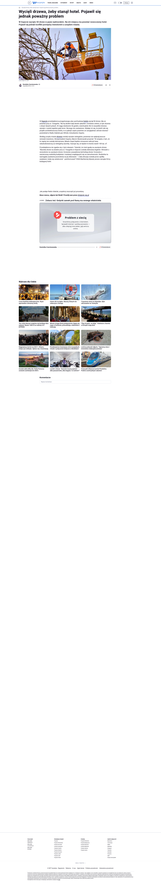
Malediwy (110, 846)
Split (109, 855)
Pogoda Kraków (57, 848)
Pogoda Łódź (57, 855)
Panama (109, 853)
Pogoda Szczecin (58, 852)
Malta (109, 844)
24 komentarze (98, 85)
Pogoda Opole (84, 850)
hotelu (86, 121)
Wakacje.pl (30, 842)
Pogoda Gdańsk (57, 850)
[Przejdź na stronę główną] (29, 4)
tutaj (59, 879)
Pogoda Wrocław (58, 844)
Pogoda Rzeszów (85, 844)
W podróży (64, 2)
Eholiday (29, 849)
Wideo (91, 2)
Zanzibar (110, 852)
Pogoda (56, 841)
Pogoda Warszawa (58, 842)
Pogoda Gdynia (84, 848)
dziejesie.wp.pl (83, 195)
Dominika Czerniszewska (30, 84)
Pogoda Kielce (57, 857)
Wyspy (72, 2)
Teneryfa (109, 850)
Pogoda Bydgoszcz (85, 842)
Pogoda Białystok (85, 846)
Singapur (110, 848)
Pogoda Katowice (85, 841)
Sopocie (44, 121)
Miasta (79, 2)
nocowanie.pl (31, 845)
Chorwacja (110, 842)
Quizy (85, 2)
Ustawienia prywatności (106, 868)
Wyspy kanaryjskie (112, 857)
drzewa (59, 137)
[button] (120, 3)
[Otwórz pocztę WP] (115, 2)
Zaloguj (126, 2)
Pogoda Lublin (57, 853)
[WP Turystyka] (40, 2)
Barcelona (110, 841)
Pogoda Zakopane (58, 846)
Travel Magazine (52, 2)
